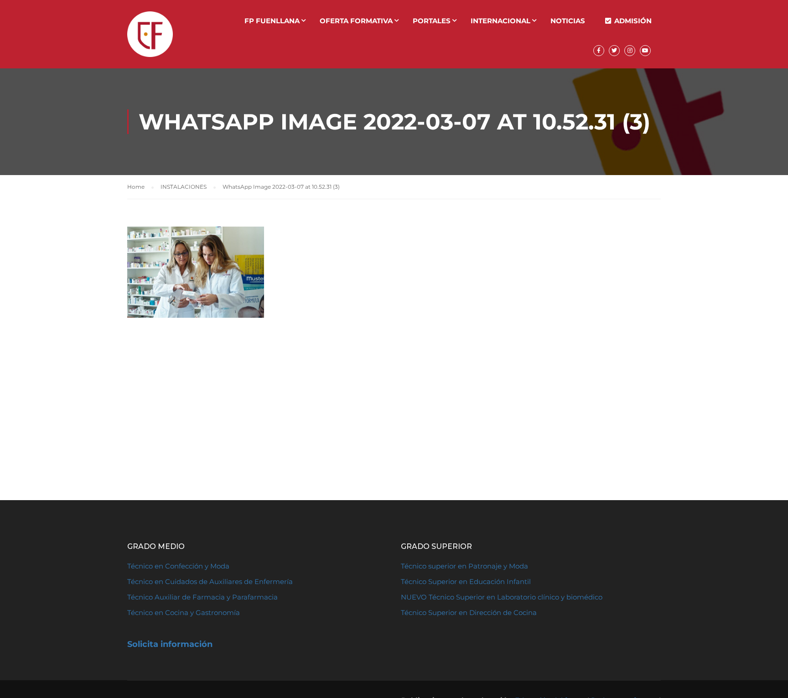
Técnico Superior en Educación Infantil (466, 581)
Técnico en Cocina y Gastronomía (183, 612)
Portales (432, 20)
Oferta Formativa (356, 20)
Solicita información (170, 644)
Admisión (633, 20)
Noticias (567, 20)
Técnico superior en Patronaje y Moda (464, 566)
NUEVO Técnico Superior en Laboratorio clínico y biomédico (502, 597)
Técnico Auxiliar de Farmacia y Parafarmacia (202, 597)
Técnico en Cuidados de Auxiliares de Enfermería (210, 581)
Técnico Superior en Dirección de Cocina (469, 612)
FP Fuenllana (272, 20)
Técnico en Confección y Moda (178, 566)
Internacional (500, 20)
